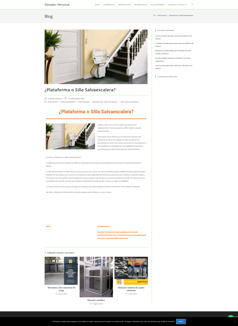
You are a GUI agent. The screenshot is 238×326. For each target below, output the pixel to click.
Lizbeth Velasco (55, 98)
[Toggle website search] (192, 4)
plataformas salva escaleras (105, 102)
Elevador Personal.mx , (107, 232)
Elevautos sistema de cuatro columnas (131, 289)
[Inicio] (154, 15)
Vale (181, 321)
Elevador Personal (57, 4)
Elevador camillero (96, 300)
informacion (83, 102)
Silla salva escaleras (130, 102)
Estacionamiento (67, 102)
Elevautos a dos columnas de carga (61, 289)
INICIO (48, 226)
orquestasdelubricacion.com (117, 238)
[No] (235, 321)
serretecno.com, (110, 235)
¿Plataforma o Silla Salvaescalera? (181, 15)
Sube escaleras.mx (123, 232)
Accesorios (53, 102)
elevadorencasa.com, (125, 235)
